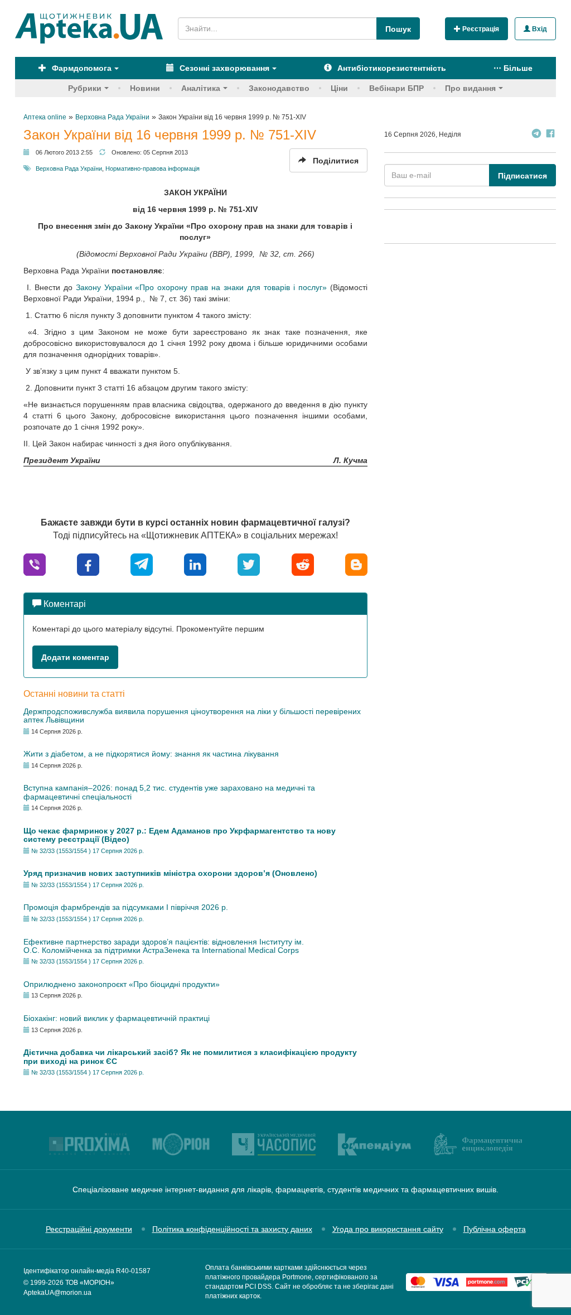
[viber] (34, 564)
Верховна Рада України (69, 168)
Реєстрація (480, 29)
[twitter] (249, 564)
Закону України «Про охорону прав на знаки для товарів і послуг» (201, 287)
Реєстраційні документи (89, 1229)
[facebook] (88, 564)
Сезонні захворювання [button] (223, 68)
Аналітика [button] (200, 88)
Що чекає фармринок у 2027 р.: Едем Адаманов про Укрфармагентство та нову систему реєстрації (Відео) (179, 835)
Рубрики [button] (84, 88)
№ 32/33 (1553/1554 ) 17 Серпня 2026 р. (87, 850)
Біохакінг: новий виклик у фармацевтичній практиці (116, 1018)
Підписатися (522, 175)
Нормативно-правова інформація (152, 168)
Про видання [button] (470, 88)
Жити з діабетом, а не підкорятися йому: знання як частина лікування (151, 753)
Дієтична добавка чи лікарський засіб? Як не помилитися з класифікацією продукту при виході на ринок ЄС (190, 1056)
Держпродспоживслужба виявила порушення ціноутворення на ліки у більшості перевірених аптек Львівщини (192, 715)
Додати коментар (75, 657)
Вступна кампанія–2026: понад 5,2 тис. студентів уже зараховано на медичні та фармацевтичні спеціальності (169, 792)
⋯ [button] (513, 68)
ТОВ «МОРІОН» (89, 1283)
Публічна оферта (494, 1229)
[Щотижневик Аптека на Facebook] (550, 135)
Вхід (538, 29)
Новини (145, 88)
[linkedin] (195, 564)
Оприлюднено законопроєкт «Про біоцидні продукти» (121, 984)
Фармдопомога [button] (81, 68)
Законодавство (279, 88)
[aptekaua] (356, 564)
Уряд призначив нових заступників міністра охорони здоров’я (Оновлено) (170, 873)
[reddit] (303, 564)
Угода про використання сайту (387, 1229)
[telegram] (141, 564)
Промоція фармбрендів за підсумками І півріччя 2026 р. (125, 907)
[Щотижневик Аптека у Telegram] (536, 135)
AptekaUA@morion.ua (57, 1293)
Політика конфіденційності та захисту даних (232, 1229)
